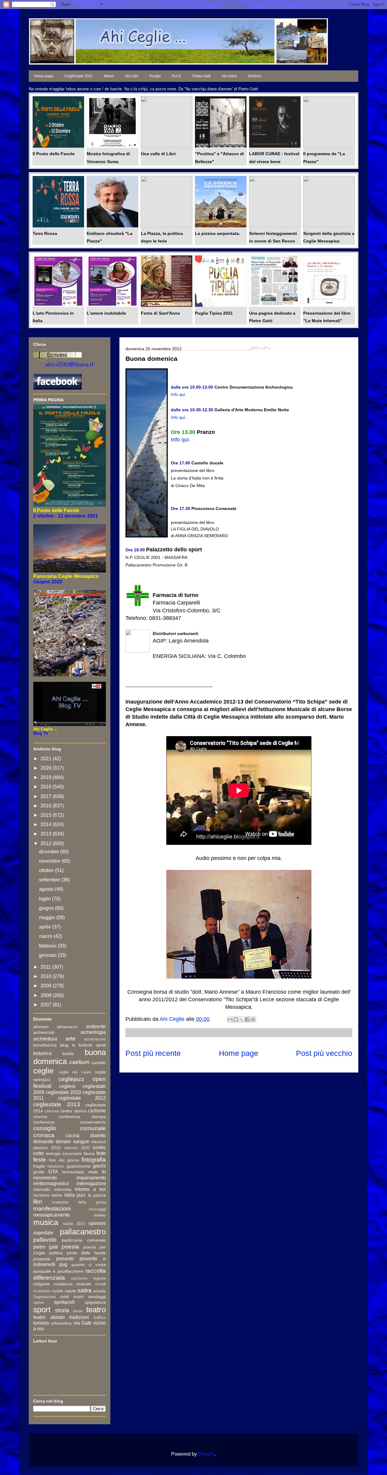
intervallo (41, 1189)
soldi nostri (72, 1296)
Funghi (155, 76)
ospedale (43, 1232)
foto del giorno (64, 1160)
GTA (53, 1171)
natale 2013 (74, 1223)
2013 (47, 833)
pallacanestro (83, 1231)
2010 (47, 976)
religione (41, 1283)
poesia (70, 1246)
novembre (50, 861)
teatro (96, 1309)
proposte (41, 1258)
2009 (47, 985)
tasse (78, 1311)
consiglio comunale (69, 1128)
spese (38, 1302)
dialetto (98, 1135)
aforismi (40, 1026)
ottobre (47, 870)
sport (41, 1309)
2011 (46, 967)
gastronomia (78, 1166)
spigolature (95, 1302)
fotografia (94, 1159)
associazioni (95, 1039)
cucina (72, 1135)
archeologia (93, 1032)
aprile (45, 926)
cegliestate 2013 (56, 1104)
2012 (47, 843)
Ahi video (229, 76)
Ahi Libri (131, 76)
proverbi (65, 1258)
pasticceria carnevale (84, 1240)
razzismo (79, 1278)
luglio (45, 898)
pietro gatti (45, 1246)
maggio (47, 917)
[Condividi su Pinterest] (253, 1019)
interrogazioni (91, 1183)
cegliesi (67, 1086)
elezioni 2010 (47, 1147)
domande (43, 1141)
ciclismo (97, 1110)
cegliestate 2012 (82, 1098)
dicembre (49, 851)
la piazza (97, 1195)
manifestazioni (52, 1208)
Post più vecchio (324, 1053)
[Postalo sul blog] (236, 1019)
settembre (50, 879)
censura (52, 1111)
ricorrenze (41, 1291)
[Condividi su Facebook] (247, 1019)
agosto (47, 889)
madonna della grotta (79, 1202)
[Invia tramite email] (230, 1019)
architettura (45, 1038)
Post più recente (153, 1053)
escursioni (72, 1153)
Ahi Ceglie (173, 1019)
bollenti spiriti (92, 1045)
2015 (47, 815)
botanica (42, 1053)
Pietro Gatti (202, 76)
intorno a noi (90, 1189)
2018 (47, 786)
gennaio (48, 955)
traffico (100, 1317)
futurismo (55, 1166)
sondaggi (97, 1296)
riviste (57, 1290)
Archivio (254, 76)
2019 (47, 777)
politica (56, 1252)
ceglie (43, 1070)
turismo (41, 1323)
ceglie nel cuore (74, 1072)
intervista (62, 1189)
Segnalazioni (44, 1296)
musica (45, 1222)
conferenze (44, 1122)
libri (37, 1201)
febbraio (48, 945)
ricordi (100, 1284)
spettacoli (64, 1302)
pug (63, 1264)
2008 (47, 995)
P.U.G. (177, 76)
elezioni (98, 1141)
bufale (68, 1053)
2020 (47, 768)
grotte (38, 1171)
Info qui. (178, 417)
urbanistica (61, 1323)
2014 (47, 824)
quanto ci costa (88, 1264)
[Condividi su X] (242, 1019)
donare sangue (72, 1141)
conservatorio (93, 1122)
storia (62, 1310)
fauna (89, 1153)
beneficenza (45, 1045)
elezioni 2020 (76, 1148)
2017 (47, 796)
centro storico (73, 1110)
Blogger (206, 1454)
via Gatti (82, 1323)
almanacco (67, 1026)
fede (101, 1153)
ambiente (96, 1026)
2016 (47, 805)
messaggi (97, 1209)
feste (39, 1159)
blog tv (67, 1045)
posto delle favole (86, 1252)
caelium (79, 1062)
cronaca (43, 1135)
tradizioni (79, 1317)
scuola (99, 1290)
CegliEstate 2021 (78, 76)
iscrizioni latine (47, 1195)
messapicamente (51, 1214)
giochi (99, 1166)
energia (53, 1153)
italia (69, 1195)
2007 (47, 1004)
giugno (47, 908)
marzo (46, 936)
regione (99, 1278)
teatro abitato (49, 1317)
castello (98, 1062)
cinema (40, 1116)
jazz (81, 1195)
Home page (44, 76)
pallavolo (45, 1239)
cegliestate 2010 (63, 1092)
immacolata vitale (80, 1171)
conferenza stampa (82, 1116)
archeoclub (43, 1032)
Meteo (109, 76)
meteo (100, 1215)
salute (70, 1290)
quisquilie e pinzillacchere (58, 1271)
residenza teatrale (72, 1283)
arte (71, 1038)
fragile (39, 1166)
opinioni (97, 1223)
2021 (47, 758)
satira (84, 1290)
